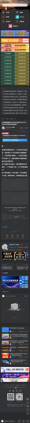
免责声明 (23, 385)
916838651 (16, 217)
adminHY (8, 127)
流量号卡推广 (16, 404)
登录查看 (15, 140)
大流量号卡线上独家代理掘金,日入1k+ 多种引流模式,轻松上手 (18, 360)
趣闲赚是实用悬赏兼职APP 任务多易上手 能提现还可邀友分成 (18, 354)
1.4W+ (12, 247)
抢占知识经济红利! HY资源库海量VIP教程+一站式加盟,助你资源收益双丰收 (19, 335)
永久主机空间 (23, 404)
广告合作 (12, 385)
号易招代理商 (10, 404)
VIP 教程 (7, 118)
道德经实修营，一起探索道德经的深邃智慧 (19, 348)
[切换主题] (27, 409)
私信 (26, 128)
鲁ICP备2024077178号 (21, 387)
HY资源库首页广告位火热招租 (17, 328)
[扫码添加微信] (27, 406)
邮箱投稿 (18, 385)
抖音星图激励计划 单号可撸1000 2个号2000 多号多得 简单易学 (14, 123)
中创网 (11, 118)
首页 (3, 118)
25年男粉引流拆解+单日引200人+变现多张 (13, 107)
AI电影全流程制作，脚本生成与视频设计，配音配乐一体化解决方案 (19, 341)
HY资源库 (9, 387)
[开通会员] (27, 399)
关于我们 (7, 385)
